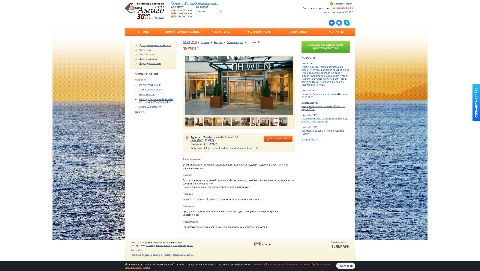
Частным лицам (259, 31)
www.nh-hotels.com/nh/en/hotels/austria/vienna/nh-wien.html (228, 148)
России (159, 245)
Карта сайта (136, 250)
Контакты (336, 31)
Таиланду (150, 245)
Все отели (139, 112)
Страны (144, 31)
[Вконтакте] (332, 22)
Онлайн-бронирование (182, 31)
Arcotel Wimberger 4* (150, 107)
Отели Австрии (146, 54)
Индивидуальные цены (150, 63)
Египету (168, 245)
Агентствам (221, 31)
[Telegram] (339, 22)
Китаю (190, 245)
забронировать (280, 138)
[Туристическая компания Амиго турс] (144, 11)
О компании (298, 31)
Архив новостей (310, 139)
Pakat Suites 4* (147, 94)
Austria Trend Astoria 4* (151, 89)
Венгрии (182, 245)
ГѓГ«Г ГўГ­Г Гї (190, 42)
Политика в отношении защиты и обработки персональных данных (162, 255)
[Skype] (347, 22)
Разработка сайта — (340, 242)
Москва (257, 242)
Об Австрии (145, 50)
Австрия (218, 42)
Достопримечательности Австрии (155, 45)
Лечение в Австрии (148, 59)
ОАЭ (175, 245)
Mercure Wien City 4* (150, 85)
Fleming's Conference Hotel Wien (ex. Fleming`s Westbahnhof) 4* (156, 100)
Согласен (346, 265)
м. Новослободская (343, 4)
